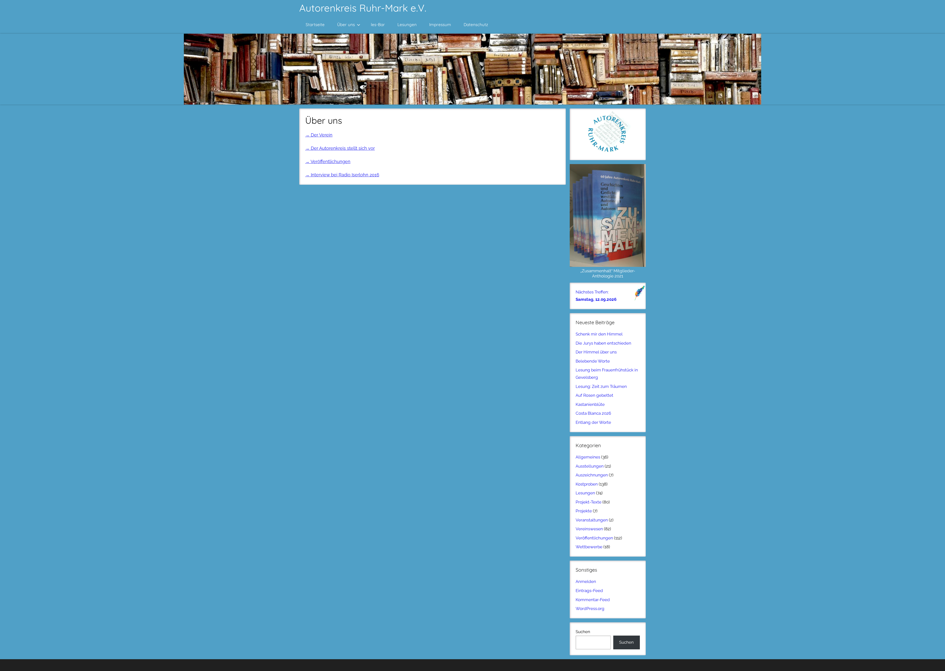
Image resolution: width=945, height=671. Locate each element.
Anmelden (586, 581)
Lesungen (407, 24)
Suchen (583, 631)
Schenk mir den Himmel (599, 334)
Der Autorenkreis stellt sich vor (343, 148)
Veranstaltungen (592, 520)
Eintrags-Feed (589, 590)
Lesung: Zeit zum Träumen (601, 386)
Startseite (315, 24)
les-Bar (378, 24)
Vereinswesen (589, 528)
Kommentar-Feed (593, 599)
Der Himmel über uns (596, 352)
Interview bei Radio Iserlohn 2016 (345, 174)
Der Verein (318, 134)
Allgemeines (588, 457)
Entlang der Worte (593, 422)
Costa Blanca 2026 (593, 413)
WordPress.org (590, 608)
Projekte (584, 510)
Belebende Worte (593, 361)
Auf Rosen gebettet (594, 395)
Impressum (440, 24)
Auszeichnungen (592, 475)
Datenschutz (476, 24)
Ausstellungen (590, 466)
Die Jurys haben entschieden (603, 343)
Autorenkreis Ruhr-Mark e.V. (362, 8)
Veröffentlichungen (330, 161)
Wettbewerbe (589, 546)
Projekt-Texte (588, 502)
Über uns (346, 24)
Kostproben (587, 484)
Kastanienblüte (590, 404)
